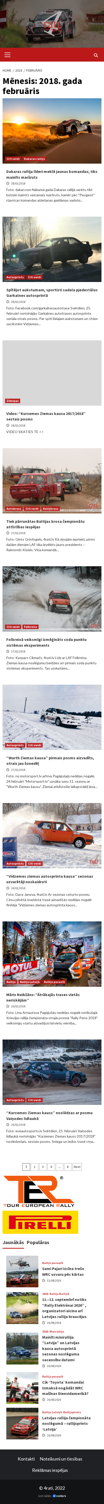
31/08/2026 (54, 1280)
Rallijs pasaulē (54, 982)
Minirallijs (56, 1331)
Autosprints (15, 277)
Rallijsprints (72, 1412)
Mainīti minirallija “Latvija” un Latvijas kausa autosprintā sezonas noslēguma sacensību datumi (61, 1348)
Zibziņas (13, 401)
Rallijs (11, 982)
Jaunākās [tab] (13, 1242)
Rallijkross (50, 508)
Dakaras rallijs (34, 159)
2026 (45, 1293)
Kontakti (26, 1459)
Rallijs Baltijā (59, 1293)
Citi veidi (13, 159)
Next (77, 1166)
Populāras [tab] (38, 1242)
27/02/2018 (18, 533)
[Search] (96, 55)
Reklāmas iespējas (50, 1470)
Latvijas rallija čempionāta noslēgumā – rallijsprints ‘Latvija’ (66, 1423)
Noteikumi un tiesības (61, 1459)
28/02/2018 (18, 183)
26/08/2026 (54, 1323)
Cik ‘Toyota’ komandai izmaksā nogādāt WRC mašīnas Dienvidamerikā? (65, 1388)
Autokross (14, 508)
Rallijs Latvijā (30, 982)
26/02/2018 (18, 888)
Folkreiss (30, 627)
